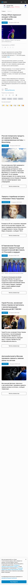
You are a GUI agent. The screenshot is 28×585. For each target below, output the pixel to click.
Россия (15, 98)
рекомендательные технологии (9, 578)
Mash (8, 57)
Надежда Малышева (10, 90)
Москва (3, 98)
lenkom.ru (8, 219)
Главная (3, 11)
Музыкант (20, 98)
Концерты (9, 98)
